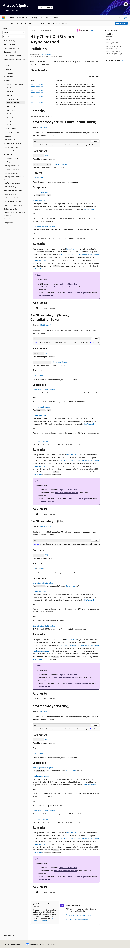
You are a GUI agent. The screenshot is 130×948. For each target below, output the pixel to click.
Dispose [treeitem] (10, 92)
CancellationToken (60, 164)
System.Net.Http (45, 54)
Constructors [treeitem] (10, 73)
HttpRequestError (90, 209)
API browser (47, 30)
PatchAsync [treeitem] (11, 110)
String (47, 353)
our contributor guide (43, 919)
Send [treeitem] (9, 121)
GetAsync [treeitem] (10, 95)
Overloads (109, 37)
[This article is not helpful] (125, 60)
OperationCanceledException (44, 226)
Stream (40, 177)
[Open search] (120, 18)
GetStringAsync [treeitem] (12, 106)
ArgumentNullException (42, 192)
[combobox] (13, 32)
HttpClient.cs (44, 127)
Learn (33, 30)
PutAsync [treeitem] (10, 117)
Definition (109, 34)
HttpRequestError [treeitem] (10, 162)
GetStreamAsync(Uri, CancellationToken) (113, 43)
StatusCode (37, 269)
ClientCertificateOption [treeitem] (12, 48)
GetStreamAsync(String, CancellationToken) (114, 47)
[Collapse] (25, 28)
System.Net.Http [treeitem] (9, 41)
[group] (66, 145)
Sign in (125, 18)
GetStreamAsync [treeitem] (13, 103)
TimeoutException (45, 296)
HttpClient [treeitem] (9, 69)
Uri (46, 156)
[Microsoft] (3, 17)
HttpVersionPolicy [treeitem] (10, 187)
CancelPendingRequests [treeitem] (15, 84)
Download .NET (121, 23)
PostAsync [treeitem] (10, 114)
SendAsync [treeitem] (11, 125)
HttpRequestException (41, 200)
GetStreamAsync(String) (39, 102)
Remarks (108, 39)
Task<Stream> (71, 249)
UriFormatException (40, 441)
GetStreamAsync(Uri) (38, 96)
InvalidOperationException (43, 583)
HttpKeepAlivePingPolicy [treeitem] (12, 143)
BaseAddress (71, 586)
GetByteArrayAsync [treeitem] (13, 99)
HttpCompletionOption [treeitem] (12, 132)
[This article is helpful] (122, 60)
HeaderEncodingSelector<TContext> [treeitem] (14, 60)
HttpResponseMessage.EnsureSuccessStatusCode (80, 254)
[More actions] (98, 30)
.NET (38, 30)
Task (34, 177)
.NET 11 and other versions (45, 308)
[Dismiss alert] (126, 4)
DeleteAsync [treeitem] (11, 88)
